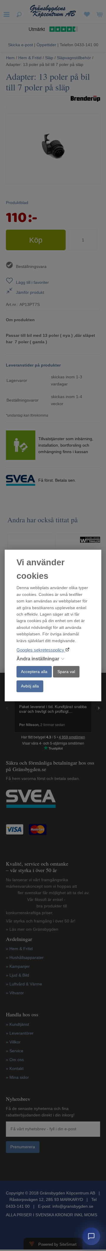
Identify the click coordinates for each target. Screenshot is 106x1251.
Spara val (66, 671)
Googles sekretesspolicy (40, 649)
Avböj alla (30, 686)
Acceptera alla (34, 671)
